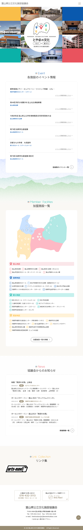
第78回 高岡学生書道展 (19, 129)
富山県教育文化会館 (16, 119)
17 (51, 224)
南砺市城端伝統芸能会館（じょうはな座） (37, 417)
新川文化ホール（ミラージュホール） (21, 145)
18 (55, 218)
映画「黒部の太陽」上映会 (21, 382)
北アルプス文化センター (32, 385)
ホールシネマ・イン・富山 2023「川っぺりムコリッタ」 (33, 398)
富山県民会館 (14, 105)
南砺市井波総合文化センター (33, 401)
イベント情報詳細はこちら (63, 95)
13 (49, 227)
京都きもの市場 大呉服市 (20, 143)
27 (21, 248)
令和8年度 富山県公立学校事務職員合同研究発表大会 (30, 116)
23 (28, 244)
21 (28, 239)
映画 (21, 385)
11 (22, 230)
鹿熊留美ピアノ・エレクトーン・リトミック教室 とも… (32, 89)
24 (19, 236)
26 (25, 238)
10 (31, 231)
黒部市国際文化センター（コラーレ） (21, 92)
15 (51, 220)
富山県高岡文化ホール (16, 132)
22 (25, 244)
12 (26, 230)
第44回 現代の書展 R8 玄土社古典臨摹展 (25, 102)
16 (49, 233)
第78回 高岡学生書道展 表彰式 (22, 156)
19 (57, 226)
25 (28, 249)
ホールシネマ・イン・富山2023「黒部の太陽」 (29, 414)
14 (47, 230)
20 (22, 240)
